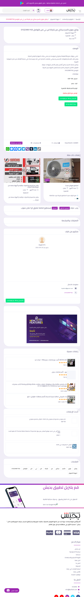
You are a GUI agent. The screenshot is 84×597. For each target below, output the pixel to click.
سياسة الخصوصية (74, 551)
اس (41, 468)
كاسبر (63, 468)
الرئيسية (78, 19)
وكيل (75, 468)
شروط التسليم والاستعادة (72, 557)
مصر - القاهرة (70, 35)
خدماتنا (78, 554)
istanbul (74, 586)
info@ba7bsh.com (71, 589)
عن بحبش (77, 549)
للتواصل (25, 468)
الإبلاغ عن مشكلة (16, 143)
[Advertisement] (42, 122)
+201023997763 (71, 104)
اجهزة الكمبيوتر (54, 19)
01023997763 (16, 468)
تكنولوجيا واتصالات (68, 19)
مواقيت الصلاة (75, 574)
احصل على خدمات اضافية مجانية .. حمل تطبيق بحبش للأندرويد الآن (46, 3)
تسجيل (55, 208)
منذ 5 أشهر (72, 188)
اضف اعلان (14, 590)
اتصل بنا (78, 563)
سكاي (57, 468)
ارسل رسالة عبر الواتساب (67, 98)
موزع (69, 468)
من (52, 468)
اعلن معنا (77, 560)
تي (36, 468)
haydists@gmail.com (67, 288)
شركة (46, 468)
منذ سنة (71, 38)
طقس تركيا (76, 571)
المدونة (78, 566)
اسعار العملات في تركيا (73, 569)
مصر (48, 10)
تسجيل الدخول (64, 208)
